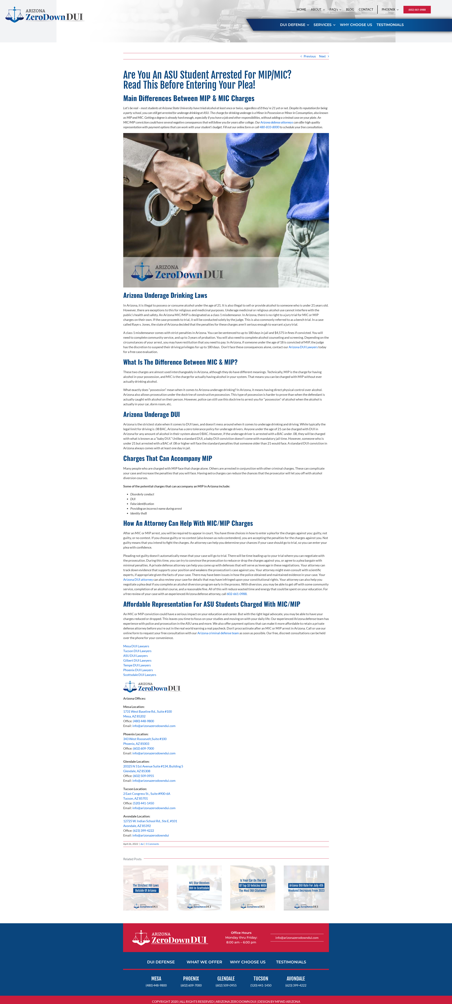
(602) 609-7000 (143, 748)
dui (142, 844)
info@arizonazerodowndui (150, 835)
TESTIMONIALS (291, 962)
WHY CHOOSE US (248, 962)
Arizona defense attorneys (276, 122)
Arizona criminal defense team (218, 633)
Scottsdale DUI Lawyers (139, 675)
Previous (310, 56)
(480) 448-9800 (143, 721)
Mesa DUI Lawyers (136, 646)
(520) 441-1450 (143, 803)
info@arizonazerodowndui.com (154, 726)
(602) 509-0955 (143, 776)
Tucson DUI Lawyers (137, 651)
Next (322, 56)
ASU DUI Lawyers (135, 656)
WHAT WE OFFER (204, 962)
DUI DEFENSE (161, 962)
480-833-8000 (269, 127)
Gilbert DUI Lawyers (137, 660)
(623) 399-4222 (143, 830)
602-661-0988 (237, 594)
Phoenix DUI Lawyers (138, 670)
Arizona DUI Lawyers (303, 347)
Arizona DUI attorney (138, 579)
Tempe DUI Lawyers (137, 665)
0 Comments (152, 844)
